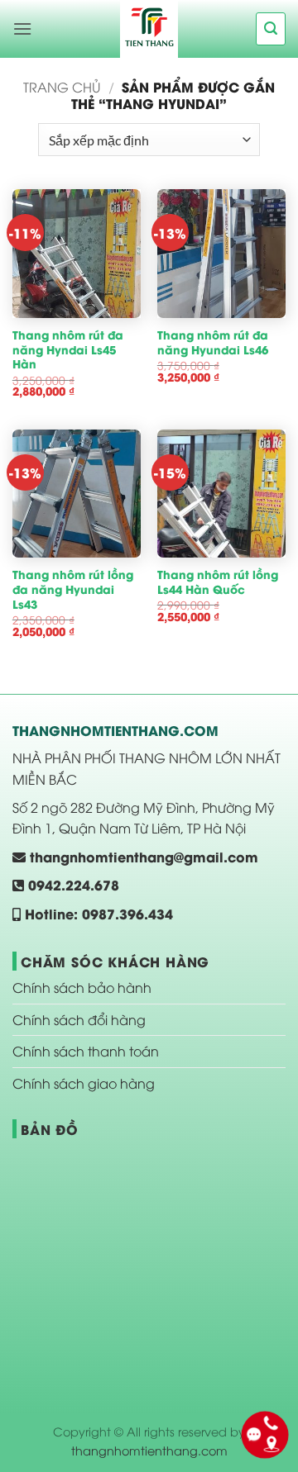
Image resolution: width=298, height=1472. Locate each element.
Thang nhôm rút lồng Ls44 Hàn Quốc (217, 581)
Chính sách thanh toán (85, 1051)
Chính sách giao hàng (83, 1083)
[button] (22, 28)
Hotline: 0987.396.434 (97, 913)
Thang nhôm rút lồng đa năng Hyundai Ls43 (72, 589)
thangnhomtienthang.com (149, 1450)
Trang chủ (61, 87)
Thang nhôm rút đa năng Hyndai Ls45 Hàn (67, 350)
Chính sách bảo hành (81, 987)
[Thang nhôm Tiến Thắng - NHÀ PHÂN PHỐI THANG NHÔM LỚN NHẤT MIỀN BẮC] (149, 29)
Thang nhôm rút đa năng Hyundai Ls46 (212, 342)
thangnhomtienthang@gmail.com (142, 856)
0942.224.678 (71, 884)
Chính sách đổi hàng (79, 1019)
